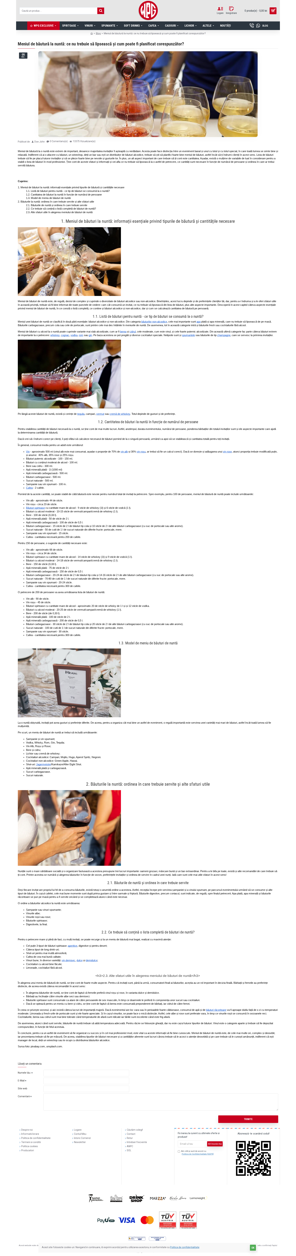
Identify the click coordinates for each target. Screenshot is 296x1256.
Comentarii (24, 1096)
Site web (22, 1088)
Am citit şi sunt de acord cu (197, 1152)
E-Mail (21, 1080)
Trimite (248, 1119)
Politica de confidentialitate (184, 1247)
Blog (98, 33)
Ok (252, 1247)
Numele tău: (24, 1072)
